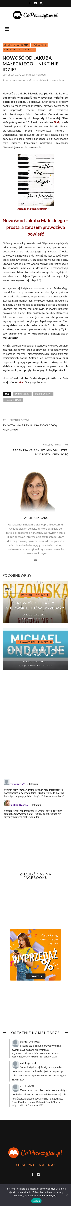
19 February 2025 (48, 1056)
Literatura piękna (16, 44)
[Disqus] (35, 733)
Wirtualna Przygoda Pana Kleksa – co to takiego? (41, 1075)
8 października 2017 (33, 618)
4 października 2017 (33, 665)
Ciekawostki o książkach (35, 642)
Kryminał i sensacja (34, 595)
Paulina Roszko (16, 80)
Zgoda (36, 1200)
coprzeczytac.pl (12, 74)
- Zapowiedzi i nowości (33, 74)
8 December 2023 (34, 1105)
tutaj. (20, 382)
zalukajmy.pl (28, 1063)
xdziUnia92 (27, 1086)
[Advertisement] (31, 1006)
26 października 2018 (44, 80)
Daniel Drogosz (30, 1041)
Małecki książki (13, 400)
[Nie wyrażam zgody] (66, 1195)
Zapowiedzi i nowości (19, 49)
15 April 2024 (18, 1079)
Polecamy (39, 44)
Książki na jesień (43, 394)
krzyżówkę (50, 1045)
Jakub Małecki (22, 394)
